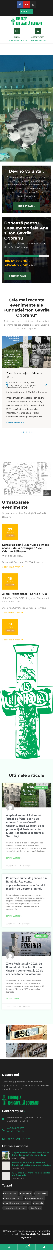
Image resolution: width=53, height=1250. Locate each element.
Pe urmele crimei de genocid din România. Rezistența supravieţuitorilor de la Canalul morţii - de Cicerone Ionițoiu (31, 1166)
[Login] (44, 1247)
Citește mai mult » (15, 423)
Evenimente (41, 1193)
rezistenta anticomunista (15, 1208)
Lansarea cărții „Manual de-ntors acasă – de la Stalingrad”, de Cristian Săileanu (25, 548)
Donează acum (17, 276)
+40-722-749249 (15, 1131)
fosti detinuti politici (13, 1198)
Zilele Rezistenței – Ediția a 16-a (24, 593)
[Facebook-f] (20, 4)
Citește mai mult (11, 567)
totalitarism (36, 1208)
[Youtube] (26, 4)
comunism (26, 1193)
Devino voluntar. (26, 171)
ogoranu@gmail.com (18, 1138)
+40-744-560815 (15, 1128)
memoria (39, 1203)
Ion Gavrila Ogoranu (35, 1198)
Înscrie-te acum (26, 206)
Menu (47, 49)
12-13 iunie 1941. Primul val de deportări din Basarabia (31, 1174)
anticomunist (10, 1193)
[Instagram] (33, 4)
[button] (21, 432)
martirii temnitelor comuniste (17, 1203)
